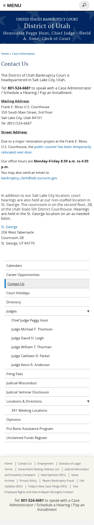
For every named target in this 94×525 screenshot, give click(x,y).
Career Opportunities (22, 274)
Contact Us (16, 283)
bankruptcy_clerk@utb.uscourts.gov (29, 178)
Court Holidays (18, 293)
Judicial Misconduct (21, 383)
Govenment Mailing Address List (38, 469)
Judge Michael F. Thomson (31, 329)
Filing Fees (14, 374)
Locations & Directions (24, 401)
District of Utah (47, 26)
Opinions (13, 419)
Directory (13, 302)
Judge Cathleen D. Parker (30, 355)
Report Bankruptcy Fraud (58, 480)
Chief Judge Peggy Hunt (29, 320)
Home (5, 53)
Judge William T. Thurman (31, 347)
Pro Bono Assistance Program (29, 428)
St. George (9, 226)
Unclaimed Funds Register (26, 437)
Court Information (23, 53)
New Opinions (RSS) (53, 475)
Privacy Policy (28, 480)
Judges (11, 311)
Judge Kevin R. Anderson (30, 364)
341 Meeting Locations (29, 410)
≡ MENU (12, 5)
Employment (45, 463)
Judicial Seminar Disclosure (27, 392)
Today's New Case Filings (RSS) (47, 486)
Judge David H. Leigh (27, 338)
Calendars (14, 265)
